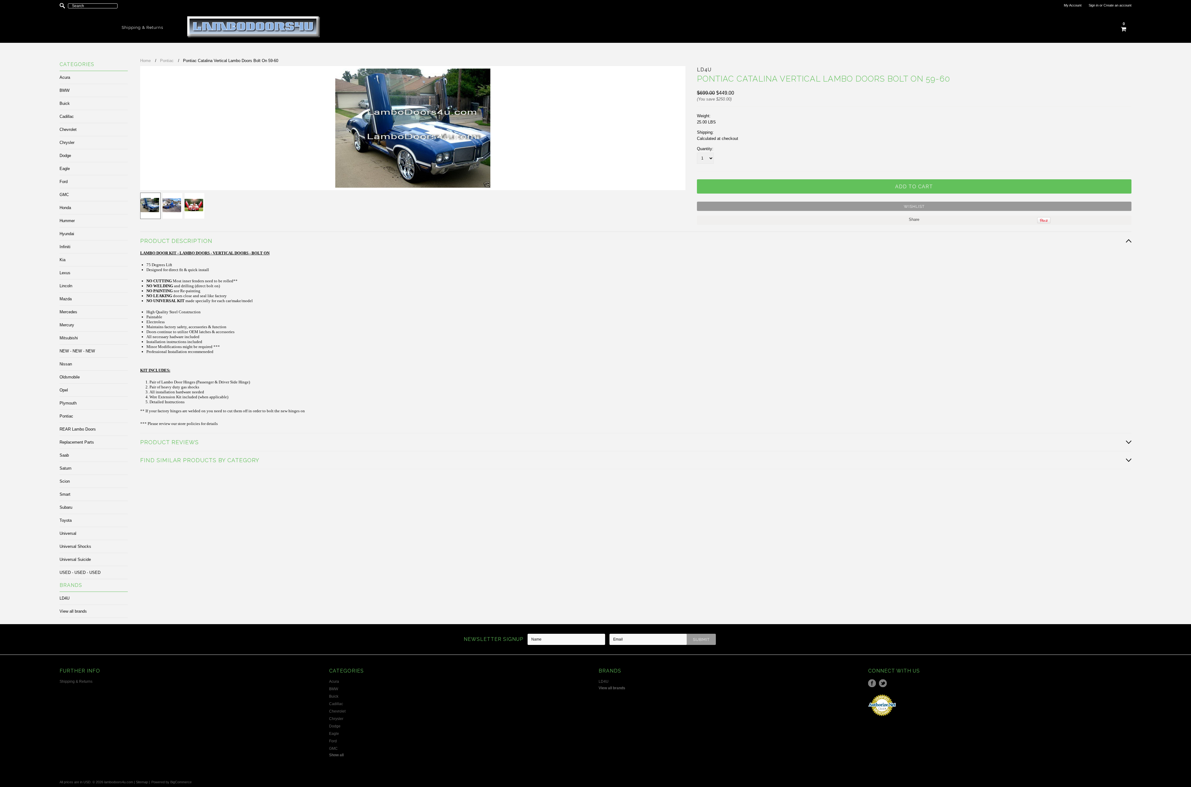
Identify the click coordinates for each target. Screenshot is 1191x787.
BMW (64, 90)
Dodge (65, 155)
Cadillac (67, 116)
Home (145, 60)
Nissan (66, 364)
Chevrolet (68, 129)
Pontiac (66, 416)
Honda (65, 207)
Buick (65, 103)
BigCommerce (181, 782)
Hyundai (67, 233)
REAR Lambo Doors (78, 429)
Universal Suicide (75, 559)
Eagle (65, 168)
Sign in (1094, 5)
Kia (62, 259)
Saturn (65, 468)
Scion (65, 481)
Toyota (66, 520)
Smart (65, 494)
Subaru (66, 507)
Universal (68, 533)
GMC (64, 194)
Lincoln (66, 286)
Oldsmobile (70, 377)
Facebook (872, 683)
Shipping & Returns (142, 27)
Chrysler (67, 142)
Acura (65, 77)
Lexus (65, 273)
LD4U (64, 598)
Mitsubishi (69, 338)
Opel (64, 390)
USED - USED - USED (80, 572)
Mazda (66, 299)
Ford (64, 181)
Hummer (67, 220)
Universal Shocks (75, 546)
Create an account (1117, 5)
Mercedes (68, 312)
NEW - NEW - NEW (77, 351)
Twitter (883, 683)
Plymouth (68, 403)
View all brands (73, 611)
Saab (64, 455)
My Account (1073, 5)
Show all (336, 755)
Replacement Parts (77, 442)
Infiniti (65, 246)
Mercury (67, 325)
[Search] (62, 6)
